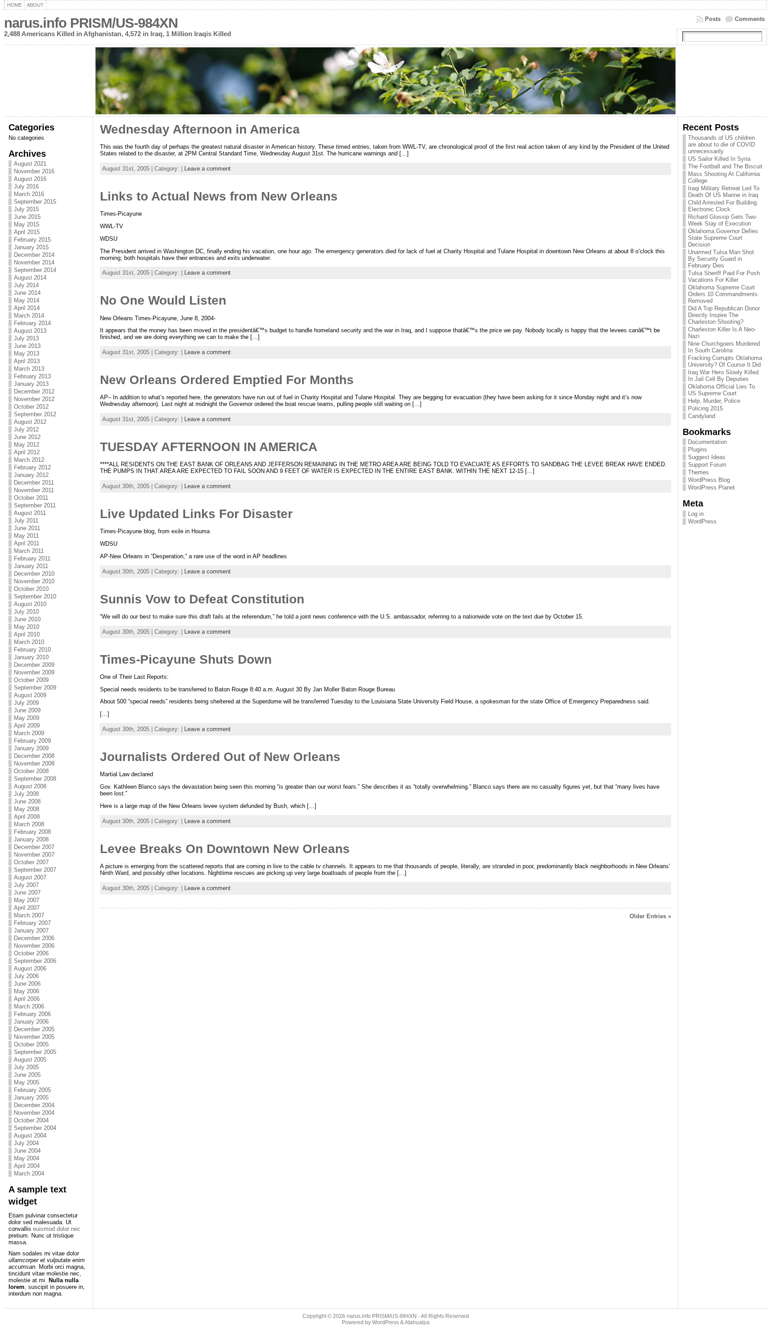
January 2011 (31, 566)
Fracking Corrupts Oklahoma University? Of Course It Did (725, 361)
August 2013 (30, 330)
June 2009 (27, 710)
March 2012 (29, 459)
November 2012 (34, 399)
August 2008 (30, 786)
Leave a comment (207, 168)
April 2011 (26, 543)
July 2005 (26, 1067)
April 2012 (27, 452)
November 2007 (34, 854)
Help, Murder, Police (714, 400)
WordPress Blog (709, 480)
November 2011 (34, 490)
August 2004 (30, 1135)
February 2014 (32, 323)
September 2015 (35, 201)
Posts (713, 19)
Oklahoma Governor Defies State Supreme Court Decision (723, 238)
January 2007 (31, 930)
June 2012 (27, 437)
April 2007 (27, 907)
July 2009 (26, 702)
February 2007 (32, 923)
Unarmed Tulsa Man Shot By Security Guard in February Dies (721, 259)
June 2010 (27, 619)
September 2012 (35, 414)
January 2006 (31, 1021)
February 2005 (32, 1090)
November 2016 (34, 171)
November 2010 (34, 581)
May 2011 (26, 535)
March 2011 (29, 551)
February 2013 (32, 376)
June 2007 (27, 892)
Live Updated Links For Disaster (196, 514)
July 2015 (26, 209)
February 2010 (32, 649)
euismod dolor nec (56, 1228)
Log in (696, 513)
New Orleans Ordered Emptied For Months (227, 380)
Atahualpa (417, 1322)
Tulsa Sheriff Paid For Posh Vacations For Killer (724, 276)
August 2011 (30, 513)
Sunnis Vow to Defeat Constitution (202, 599)
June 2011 (27, 528)
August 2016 (30, 179)
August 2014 (30, 277)
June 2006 (27, 983)
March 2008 (29, 824)
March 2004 (29, 1173)
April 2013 (27, 361)
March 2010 (29, 642)
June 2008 (27, 801)
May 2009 (26, 718)
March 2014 (29, 315)
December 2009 (34, 664)
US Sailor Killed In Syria (719, 158)
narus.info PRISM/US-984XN (91, 23)
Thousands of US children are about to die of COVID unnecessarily (721, 144)
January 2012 (31, 475)
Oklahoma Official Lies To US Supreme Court (721, 390)
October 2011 (31, 497)
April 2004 (27, 1166)
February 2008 (32, 831)
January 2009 (31, 748)
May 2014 (26, 300)
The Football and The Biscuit (725, 166)
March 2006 (29, 1006)
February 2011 (32, 558)
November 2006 (34, 945)
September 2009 (35, 687)
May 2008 (26, 809)
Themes (698, 472)
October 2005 (31, 1044)
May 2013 (26, 353)
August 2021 (30, 163)
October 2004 (31, 1120)
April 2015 (27, 232)
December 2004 (34, 1105)
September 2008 (35, 778)
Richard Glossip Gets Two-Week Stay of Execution (722, 220)
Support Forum (707, 464)
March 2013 (29, 368)
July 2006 (26, 976)
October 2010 (31, 589)
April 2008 (27, 816)
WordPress (702, 521)
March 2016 (29, 194)
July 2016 (26, 186)
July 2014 (26, 285)
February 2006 (32, 1014)
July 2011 (26, 520)
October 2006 (31, 953)
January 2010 (31, 657)
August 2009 (30, 695)
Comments (750, 19)
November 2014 (34, 262)
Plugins (697, 449)
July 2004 (26, 1143)
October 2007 (31, 862)
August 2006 (30, 968)
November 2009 (34, 672)
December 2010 (34, 573)
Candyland (701, 416)
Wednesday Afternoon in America (200, 129)
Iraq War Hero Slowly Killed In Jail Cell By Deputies (723, 375)
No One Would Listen (163, 300)
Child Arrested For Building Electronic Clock (722, 206)
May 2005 (26, 1082)
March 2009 (29, 733)
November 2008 (34, 763)
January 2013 (31, 384)
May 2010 (26, 626)
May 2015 (26, 224)
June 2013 (27, 346)
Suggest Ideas (706, 457)
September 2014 (35, 270)
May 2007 (26, 900)
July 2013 (26, 338)
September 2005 (35, 1052)
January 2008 (31, 839)
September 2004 (35, 1128)
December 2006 (34, 938)
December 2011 (34, 482)
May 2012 (26, 444)
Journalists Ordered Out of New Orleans (220, 757)
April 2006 (27, 998)
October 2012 (31, 406)
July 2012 (26, 429)
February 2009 (32, 740)
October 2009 (31, 680)
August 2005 (30, 1059)
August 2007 (30, 877)
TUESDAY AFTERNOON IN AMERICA (208, 447)
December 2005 (34, 1029)
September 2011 (35, 505)
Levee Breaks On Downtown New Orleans (225, 849)
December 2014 (34, 254)
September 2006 (35, 961)
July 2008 (26, 793)
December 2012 (34, 391)
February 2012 (32, 467)
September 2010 (35, 596)
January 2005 (31, 1097)
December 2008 (34, 756)
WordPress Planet (711, 487)
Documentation (707, 442)
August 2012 (30, 421)
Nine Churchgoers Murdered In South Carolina (724, 347)
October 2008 (31, 771)
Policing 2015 (705, 408)
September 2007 (35, 869)
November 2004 (34, 1112)
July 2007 (26, 885)
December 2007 (34, 847)
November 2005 (34, 1036)
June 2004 (27, 1150)
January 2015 (31, 247)
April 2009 (27, 725)
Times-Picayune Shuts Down (186, 659)
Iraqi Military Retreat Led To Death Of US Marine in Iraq (723, 191)
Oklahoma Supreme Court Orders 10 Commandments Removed (723, 294)
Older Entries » (650, 916)
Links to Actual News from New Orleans (219, 196)
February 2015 (32, 239)
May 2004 (26, 1158)
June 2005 (27, 1074)
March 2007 (29, 915)
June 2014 (27, 292)
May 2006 (26, 991)
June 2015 (27, 216)
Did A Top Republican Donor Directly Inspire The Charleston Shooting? (724, 315)
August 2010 (30, 604)
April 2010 (27, 634)
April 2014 (27, 308)
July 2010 (26, 611)
